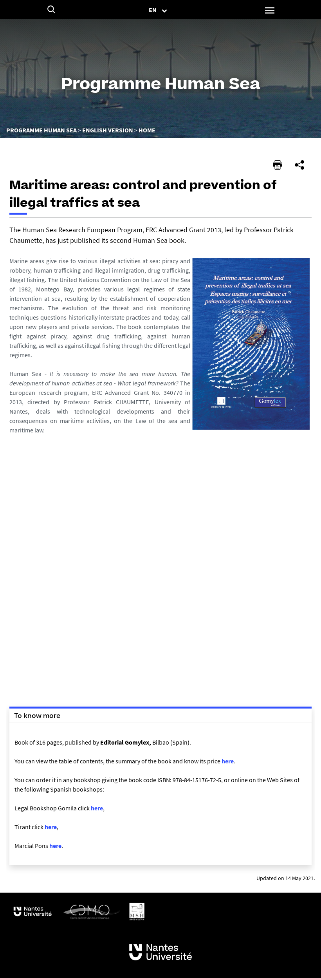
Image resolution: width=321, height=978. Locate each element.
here (228, 761)
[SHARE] (299, 165)
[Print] (277, 165)
